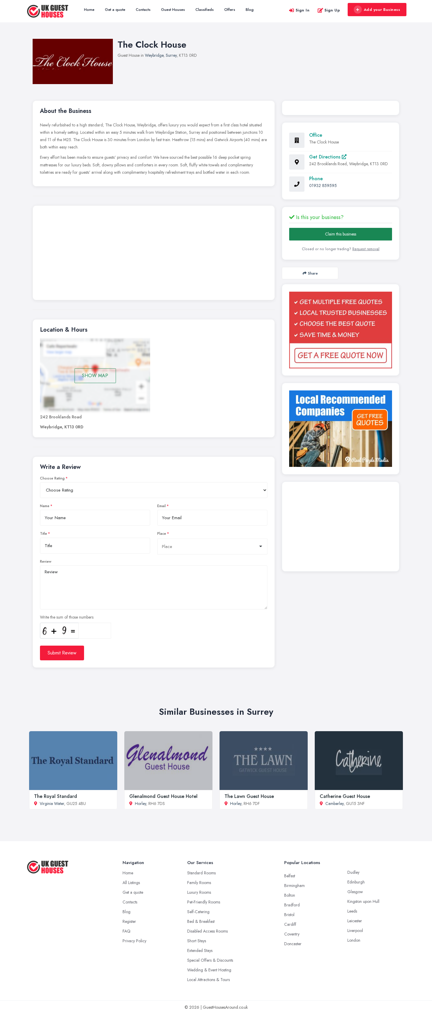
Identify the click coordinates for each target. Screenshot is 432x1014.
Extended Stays (199, 950)
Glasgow (355, 892)
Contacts (143, 9)
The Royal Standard (55, 796)
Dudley (353, 872)
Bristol (289, 915)
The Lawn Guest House (249, 796)
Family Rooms (199, 883)
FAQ (126, 931)
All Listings (131, 883)
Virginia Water (52, 803)
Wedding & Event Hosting (209, 970)
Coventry (291, 934)
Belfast (289, 876)
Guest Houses (173, 9)
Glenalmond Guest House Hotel (163, 796)
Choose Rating (52, 478)
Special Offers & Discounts (210, 960)
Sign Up (332, 10)
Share (313, 273)
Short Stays (196, 941)
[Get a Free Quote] (340, 330)
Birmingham (294, 885)
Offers (229, 9)
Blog (250, 9)
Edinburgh (356, 882)
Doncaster (293, 944)
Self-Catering (198, 912)
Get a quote (115, 9)
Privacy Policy (134, 941)
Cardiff (290, 924)
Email (161, 506)
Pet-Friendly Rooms (203, 902)
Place (161, 533)
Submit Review (62, 652)
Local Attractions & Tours (208, 980)
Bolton (289, 895)
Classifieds (204, 9)
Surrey (171, 55)
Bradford (292, 905)
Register (129, 921)
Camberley (334, 803)
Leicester (354, 921)
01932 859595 (323, 185)
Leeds (352, 911)
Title (43, 533)
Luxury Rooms (199, 892)
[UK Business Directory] (340, 428)
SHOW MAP (95, 375)
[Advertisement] (153, 254)
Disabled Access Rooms (207, 931)
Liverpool (355, 930)
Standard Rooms (201, 873)
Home (89, 9)
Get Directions (325, 156)
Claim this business (340, 234)
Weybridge (154, 55)
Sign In (303, 10)
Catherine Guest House (345, 796)
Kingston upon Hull (363, 901)
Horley (140, 803)
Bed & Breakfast (201, 921)
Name (44, 506)
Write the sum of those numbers (66, 617)
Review (45, 561)
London (353, 940)
